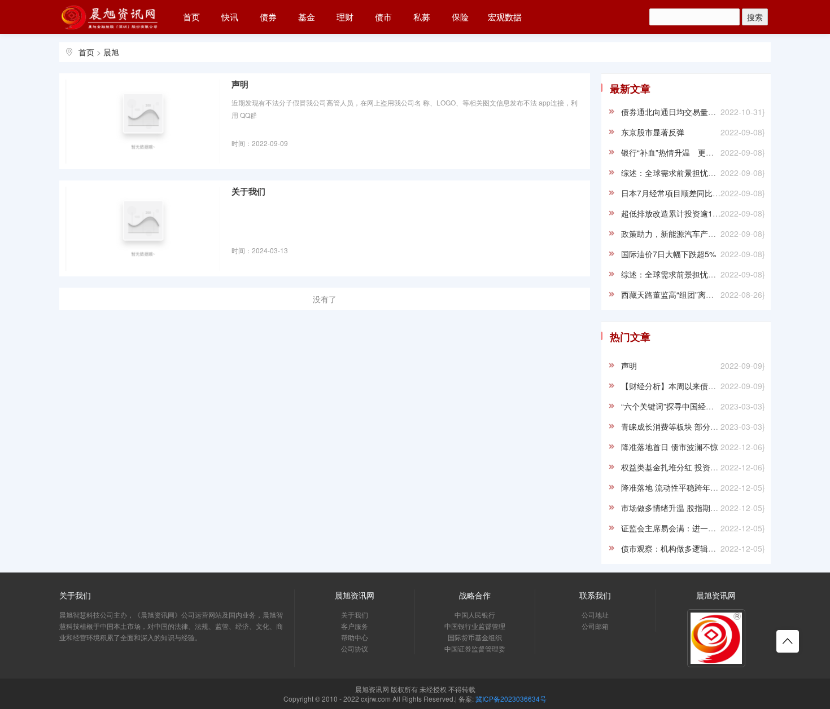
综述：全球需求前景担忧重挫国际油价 (688, 172)
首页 (191, 17)
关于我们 (248, 191)
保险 (460, 17)
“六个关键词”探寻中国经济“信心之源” (686, 406)
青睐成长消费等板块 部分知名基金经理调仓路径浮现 (713, 426)
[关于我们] (142, 228)
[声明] (142, 120)
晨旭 (111, 52)
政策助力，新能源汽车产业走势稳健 (684, 233)
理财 (345, 17)
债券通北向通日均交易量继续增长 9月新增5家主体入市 (717, 111)
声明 (239, 84)
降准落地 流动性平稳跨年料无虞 (677, 487)
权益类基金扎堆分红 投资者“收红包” (684, 467)
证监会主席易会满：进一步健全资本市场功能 (700, 528)
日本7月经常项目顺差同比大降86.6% (686, 193)
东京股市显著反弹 (652, 132)
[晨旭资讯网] (110, 15)
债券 (268, 17)
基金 (306, 17)
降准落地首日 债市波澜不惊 (669, 446)
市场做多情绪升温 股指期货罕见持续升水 (693, 507)
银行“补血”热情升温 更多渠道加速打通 (691, 152)
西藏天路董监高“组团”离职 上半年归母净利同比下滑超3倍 (722, 294)
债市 (383, 17)
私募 (421, 17)
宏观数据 (505, 17)
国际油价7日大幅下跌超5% (668, 253)
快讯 (229, 17)
